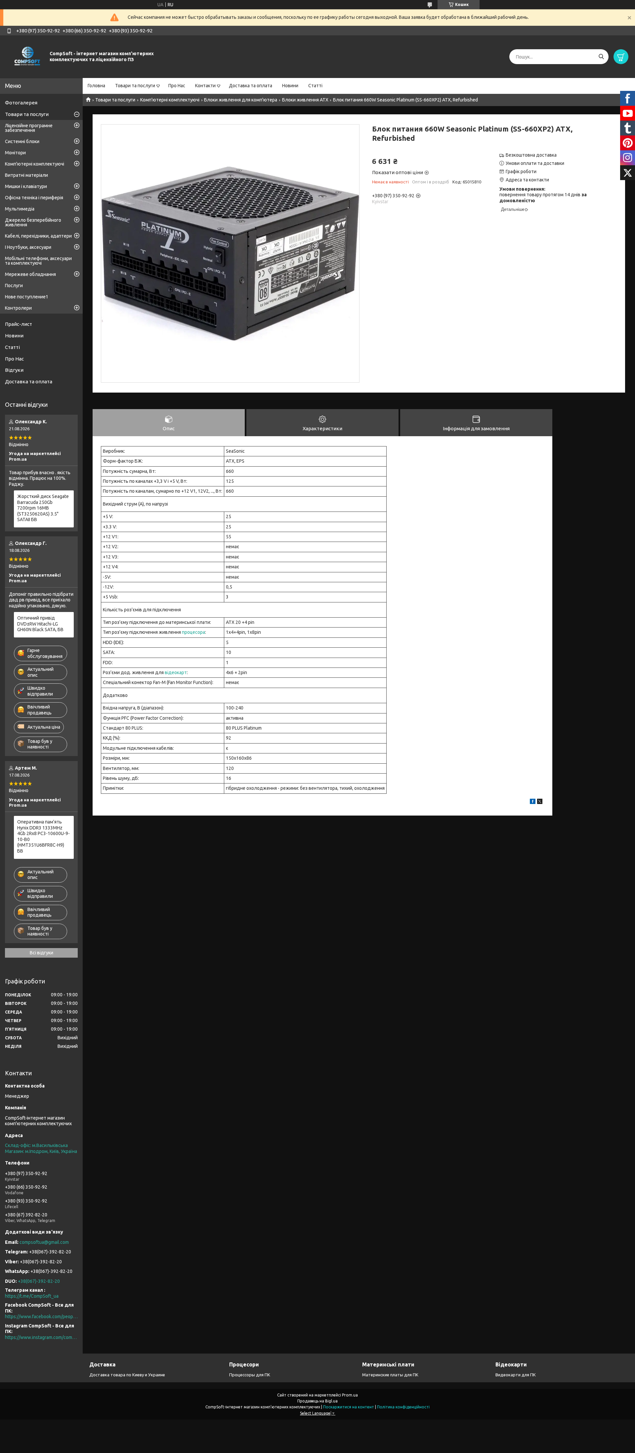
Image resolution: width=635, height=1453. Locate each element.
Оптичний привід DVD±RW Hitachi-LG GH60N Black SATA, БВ (40, 623)
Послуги (14, 285)
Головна (96, 85)
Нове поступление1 (26, 296)
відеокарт (176, 672)
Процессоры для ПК (249, 1374)
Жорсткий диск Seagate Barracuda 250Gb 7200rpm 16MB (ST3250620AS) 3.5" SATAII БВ (43, 508)
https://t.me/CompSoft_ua (32, 1296)
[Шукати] (601, 56)
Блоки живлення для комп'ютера (240, 99)
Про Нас (176, 85)
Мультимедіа (19, 208)
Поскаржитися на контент (348, 1407)
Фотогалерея (21, 102)
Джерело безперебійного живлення (33, 222)
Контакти (205, 85)
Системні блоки (22, 141)
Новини (290, 85)
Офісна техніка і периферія (34, 197)
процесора (193, 632)
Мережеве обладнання (30, 274)
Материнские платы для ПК (390, 1374)
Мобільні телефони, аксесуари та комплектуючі (38, 261)
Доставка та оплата (250, 85)
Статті (315, 85)
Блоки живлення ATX (305, 99)
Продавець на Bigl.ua (317, 1401)
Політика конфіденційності (403, 1407)
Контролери (18, 308)
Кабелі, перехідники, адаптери (38, 236)
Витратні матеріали (26, 175)
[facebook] (532, 802)
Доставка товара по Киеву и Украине (127, 1374)
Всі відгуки (41, 952)
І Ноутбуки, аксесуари (28, 247)
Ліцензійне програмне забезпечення (29, 128)
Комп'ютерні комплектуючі (169, 99)
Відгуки (14, 370)
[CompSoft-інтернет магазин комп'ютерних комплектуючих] (26, 56)
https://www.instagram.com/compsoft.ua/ (41, 1337)
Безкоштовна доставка (531, 155)
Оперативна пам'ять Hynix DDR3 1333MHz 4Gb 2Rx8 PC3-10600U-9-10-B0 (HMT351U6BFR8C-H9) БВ (43, 836)
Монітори (15, 152)
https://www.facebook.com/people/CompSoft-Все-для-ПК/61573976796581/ (41, 1316)
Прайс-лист (18, 324)
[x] (539, 802)
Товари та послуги (135, 85)
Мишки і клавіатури (26, 186)
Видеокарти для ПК (515, 1374)
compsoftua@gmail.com (44, 1242)
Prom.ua (350, 1395)
